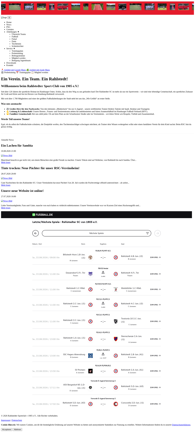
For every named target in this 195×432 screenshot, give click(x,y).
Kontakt (9, 65)
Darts (14, 41)
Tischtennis (16, 44)
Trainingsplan (17, 51)
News (8, 24)
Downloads (11, 63)
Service (10, 48)
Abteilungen (12, 32)
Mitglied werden (18, 58)
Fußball (15, 36)
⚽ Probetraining (8, 72)
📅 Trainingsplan (23, 72)
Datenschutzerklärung (181, 425)
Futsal (14, 39)
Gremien (10, 29)
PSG (8, 27)
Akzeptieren (6, 430)
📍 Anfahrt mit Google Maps (13, 70)
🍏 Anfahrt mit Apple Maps (38, 70)
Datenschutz (17, 420)
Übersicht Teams (19, 34)
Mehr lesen (5, 162)
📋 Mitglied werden (39, 72)
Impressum (5, 420)
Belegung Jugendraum (21, 60)
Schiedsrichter (17, 46)
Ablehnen (17, 430)
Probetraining (17, 53)
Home (9, 22)
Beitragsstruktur (18, 56)
